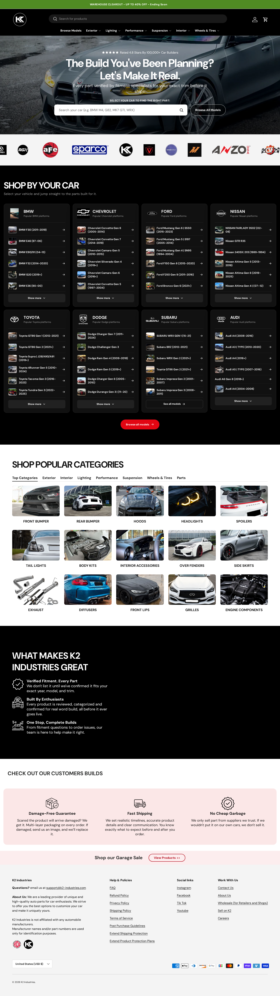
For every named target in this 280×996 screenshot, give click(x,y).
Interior (181, 30)
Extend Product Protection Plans (132, 941)
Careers (223, 918)
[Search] (182, 110)
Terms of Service (121, 918)
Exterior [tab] (49, 478)
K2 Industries (28, 982)
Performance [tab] (107, 478)
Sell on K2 (224, 911)
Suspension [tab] (132, 478)
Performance (134, 30)
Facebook (183, 895)
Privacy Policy (119, 903)
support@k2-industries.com (66, 888)
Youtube (182, 911)
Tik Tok (181, 903)
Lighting (111, 30)
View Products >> (167, 858)
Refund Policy (119, 895)
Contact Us (226, 888)
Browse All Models (208, 110)
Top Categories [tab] (25, 478)
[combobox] (120, 110)
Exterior (91, 30)
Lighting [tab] (84, 478)
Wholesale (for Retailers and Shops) (243, 903)
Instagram (184, 888)
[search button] (53, 19)
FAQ (112, 888)
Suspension (160, 30)
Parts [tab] (181, 478)
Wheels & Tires (205, 30)
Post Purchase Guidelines (127, 926)
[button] (265, 19)
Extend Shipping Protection (129, 933)
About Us (224, 895)
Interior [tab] (66, 478)
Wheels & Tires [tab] (159, 478)
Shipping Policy (120, 911)
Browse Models (71, 30)
